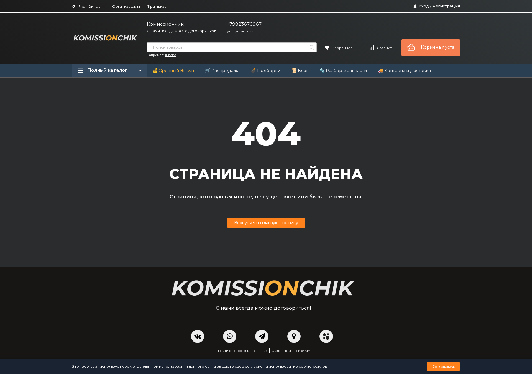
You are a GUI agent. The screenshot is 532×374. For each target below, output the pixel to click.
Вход (423, 6)
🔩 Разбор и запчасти (343, 70)
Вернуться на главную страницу (266, 222)
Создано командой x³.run (291, 351)
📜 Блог (299, 70)
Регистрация (446, 6)
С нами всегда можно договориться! (181, 31)
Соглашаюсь (443, 366)
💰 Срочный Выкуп (173, 70)
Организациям (126, 6)
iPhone (170, 55)
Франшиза (157, 6)
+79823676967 (244, 24)
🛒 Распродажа (222, 70)
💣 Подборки (265, 70)
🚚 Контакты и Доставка (404, 70)
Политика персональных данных (241, 351)
